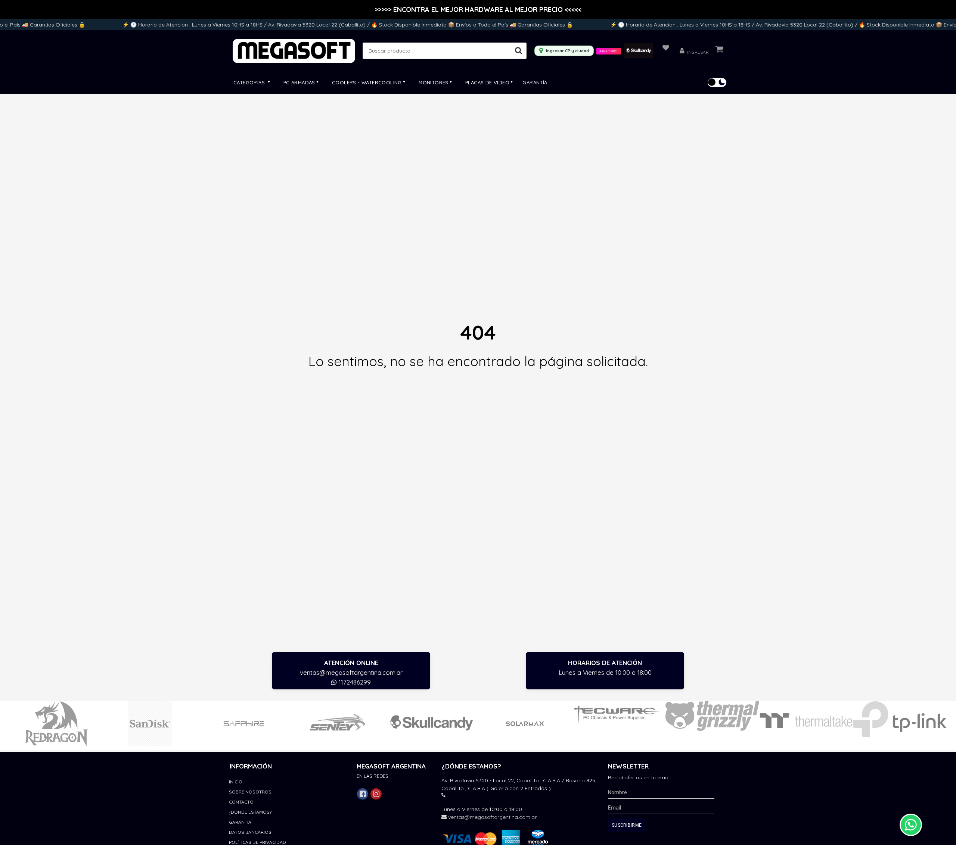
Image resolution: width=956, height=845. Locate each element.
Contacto (241, 802)
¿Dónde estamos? (250, 812)
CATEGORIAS (249, 82)
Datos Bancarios (250, 832)
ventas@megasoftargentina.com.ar (351, 672)
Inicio (235, 782)
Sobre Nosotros (250, 792)
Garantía (534, 82)
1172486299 (354, 682)
